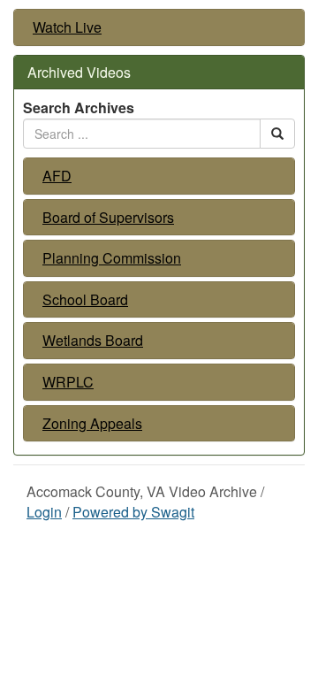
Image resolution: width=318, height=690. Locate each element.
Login (44, 512)
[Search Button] (277, 134)
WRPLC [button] (68, 382)
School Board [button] (85, 300)
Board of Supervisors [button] (108, 217)
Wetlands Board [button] (92, 340)
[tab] (159, 27)
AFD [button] (57, 176)
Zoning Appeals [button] (92, 424)
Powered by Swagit (133, 512)
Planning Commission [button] (111, 258)
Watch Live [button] (67, 27)
